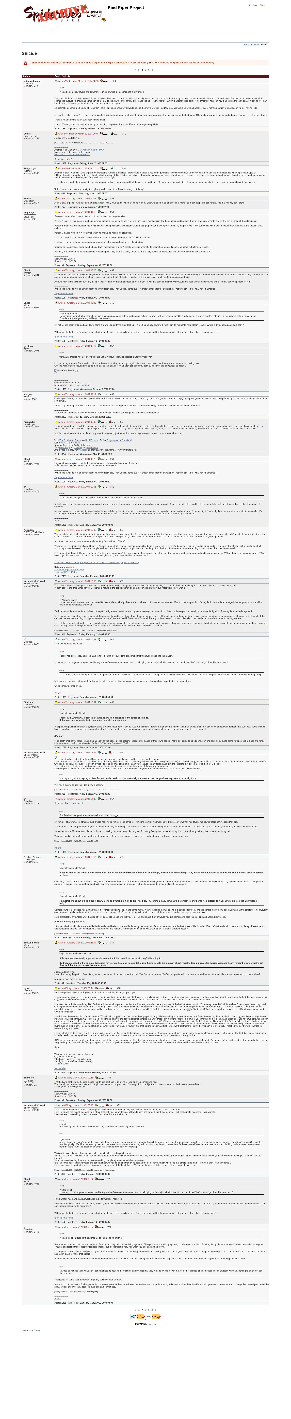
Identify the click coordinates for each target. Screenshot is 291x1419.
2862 (63, 417)
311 (63, 634)
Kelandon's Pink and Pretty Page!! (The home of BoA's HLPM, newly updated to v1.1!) (96, 562)
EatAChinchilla (31, 943)
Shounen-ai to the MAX (92, 150)
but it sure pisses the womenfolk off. (72, 154)
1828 (63, 525)
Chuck (27, 270)
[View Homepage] (114, 133)
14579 (64, 938)
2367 (63, 163)
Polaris (76, 443)
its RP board (92, 440)
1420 (63, 389)
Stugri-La (28, 702)
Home (246, 45)
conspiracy (64, 447)
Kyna (26, 988)
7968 (63, 576)
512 (63, 1073)
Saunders (29, 212)
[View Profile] (104, 80)
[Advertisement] (83, 31)
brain (62, 443)
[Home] (66, 14)
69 (62, 983)
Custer (27, 134)
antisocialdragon (32, 81)
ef (25, 487)
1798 (63, 747)
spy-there (28, 346)
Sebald (27, 198)
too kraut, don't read (34, 581)
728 (63, 129)
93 (62, 265)
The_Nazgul (30, 168)
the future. (86, 385)
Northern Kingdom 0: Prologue (69, 570)
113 (63, 298)
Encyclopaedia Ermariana (118, 440)
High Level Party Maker (65, 572)
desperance (92, 447)
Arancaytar (29, 422)
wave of (76, 385)
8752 (63, 454)
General (255, 45)
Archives (253, 5)
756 (63, 207)
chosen (83, 450)
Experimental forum (63, 293)
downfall (78, 447)
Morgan (28, 394)
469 (63, 193)
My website (60, 1068)
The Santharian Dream (70, 440)
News (262, 5)
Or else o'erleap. (32, 857)
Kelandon (29, 530)
